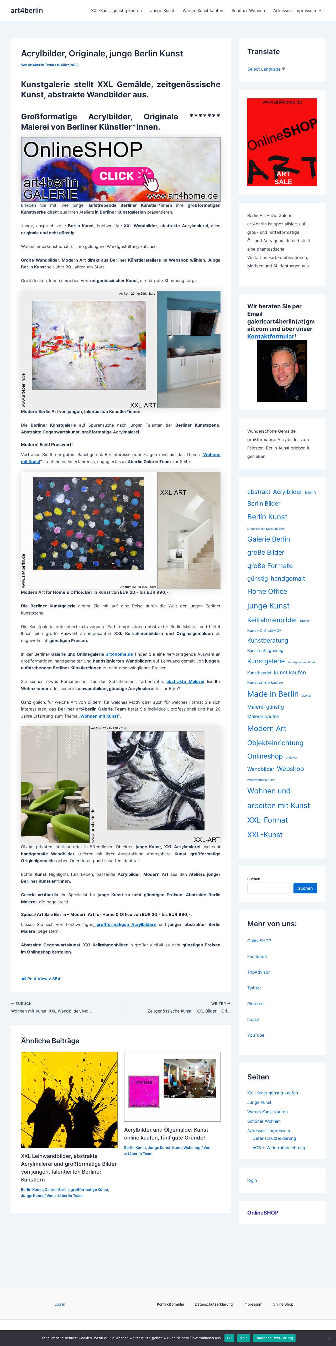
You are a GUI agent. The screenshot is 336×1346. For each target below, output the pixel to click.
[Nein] (329, 1338)
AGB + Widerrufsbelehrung (279, 1147)
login (252, 1180)
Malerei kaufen (263, 716)
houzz (253, 1019)
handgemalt (288, 578)
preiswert (292, 757)
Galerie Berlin (57, 1189)
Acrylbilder (287, 491)
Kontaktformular (270, 336)
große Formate (270, 566)
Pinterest (256, 1003)
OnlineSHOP (259, 940)
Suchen (253, 879)
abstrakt (258, 491)
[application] (318, 10)
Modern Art (266, 728)
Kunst (304, 621)
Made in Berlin (273, 693)
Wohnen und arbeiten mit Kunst (278, 798)
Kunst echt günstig (265, 650)
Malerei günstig (265, 707)
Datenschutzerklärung (274, 1138)
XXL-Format (267, 819)
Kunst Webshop (186, 1147)
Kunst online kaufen (265, 682)
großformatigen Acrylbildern (125, 924)
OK (229, 1338)
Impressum (252, 1304)
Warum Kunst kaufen (203, 10)
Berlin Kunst (32, 1189)
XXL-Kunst (265, 834)
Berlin (310, 492)
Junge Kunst (162, 10)
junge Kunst (268, 605)
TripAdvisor (258, 972)
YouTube (255, 1035)
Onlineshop (265, 756)
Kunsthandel (259, 672)
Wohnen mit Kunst (99, 716)
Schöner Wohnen (248, 10)
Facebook (257, 956)
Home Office (267, 591)
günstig (257, 578)
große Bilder (265, 552)
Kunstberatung (267, 640)
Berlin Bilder (264, 503)
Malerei (306, 695)
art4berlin (26, 10)
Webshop (290, 768)
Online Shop (283, 1304)
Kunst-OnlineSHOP (264, 630)
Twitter (254, 987)
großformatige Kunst (89, 1189)
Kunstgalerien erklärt (301, 662)
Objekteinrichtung (275, 743)
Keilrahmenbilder (272, 620)
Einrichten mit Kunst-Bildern (266, 529)
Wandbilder (260, 769)
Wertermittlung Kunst (261, 780)
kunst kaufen (290, 672)
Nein (244, 1338)
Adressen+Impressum (294, 10)
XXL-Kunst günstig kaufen (116, 10)
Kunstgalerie (266, 661)
